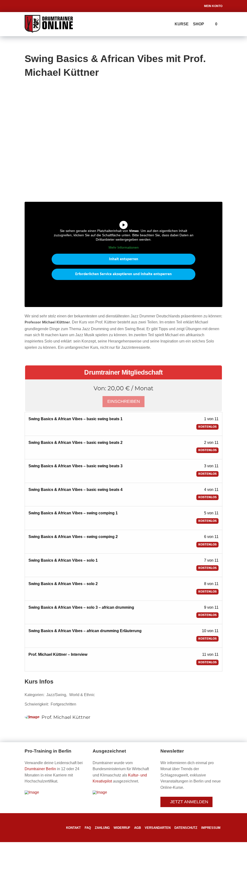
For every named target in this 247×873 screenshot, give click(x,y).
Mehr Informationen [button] (124, 247)
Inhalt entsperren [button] (123, 259)
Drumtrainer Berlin (40, 769)
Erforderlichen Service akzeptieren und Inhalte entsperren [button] (123, 274)
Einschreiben (123, 401)
